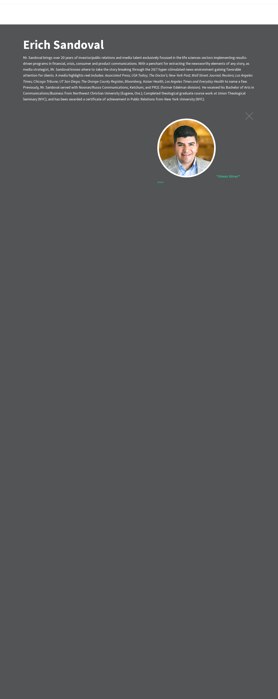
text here (249, 116)
